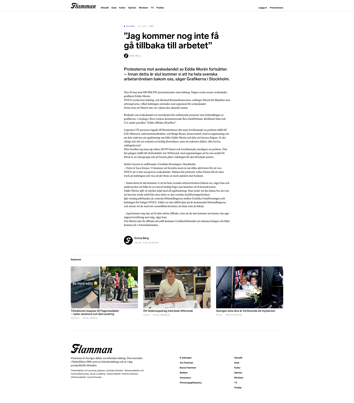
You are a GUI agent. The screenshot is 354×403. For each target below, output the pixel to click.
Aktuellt (105, 7)
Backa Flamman (188, 368)
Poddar (160, 7)
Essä (113, 7)
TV (152, 7)
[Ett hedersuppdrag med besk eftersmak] (176, 287)
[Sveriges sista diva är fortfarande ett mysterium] (249, 287)
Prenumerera (276, 7)
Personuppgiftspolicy (191, 382)
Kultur (122, 7)
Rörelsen (143, 7)
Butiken (184, 372)
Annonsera (185, 377)
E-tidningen (186, 358)
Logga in (262, 7)
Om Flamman (186, 363)
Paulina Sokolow (234, 314)
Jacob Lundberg (89, 318)
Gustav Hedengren (161, 314)
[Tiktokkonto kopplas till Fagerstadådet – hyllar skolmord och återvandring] (104, 287)
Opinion (132, 7)
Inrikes (130, 26)
